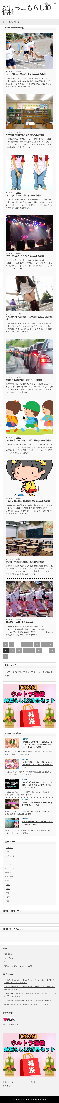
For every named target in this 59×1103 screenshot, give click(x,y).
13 (30, 644)
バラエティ (10, 868)
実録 (8, 885)
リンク (6, 962)
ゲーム (8, 860)
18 (12, 650)
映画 (8, 893)
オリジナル (10, 856)
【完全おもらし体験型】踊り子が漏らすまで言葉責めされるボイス (37, 804)
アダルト (9, 848)
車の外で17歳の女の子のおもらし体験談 (24, 380)
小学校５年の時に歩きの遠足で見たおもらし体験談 (29, 440)
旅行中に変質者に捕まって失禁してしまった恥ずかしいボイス (37, 823)
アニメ (8, 852)
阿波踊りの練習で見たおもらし (20, 622)
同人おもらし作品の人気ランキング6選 (18, 966)
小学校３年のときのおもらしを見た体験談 (25, 562)
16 (50, 644)
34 (52, 650)
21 (32, 650)
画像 (8, 901)
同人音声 (9, 876)
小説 (8, 889)
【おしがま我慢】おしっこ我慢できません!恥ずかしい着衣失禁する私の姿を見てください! (37, 764)
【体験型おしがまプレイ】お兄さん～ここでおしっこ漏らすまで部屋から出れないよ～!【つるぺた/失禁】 (37, 744)
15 (43, 644)
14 (37, 644)
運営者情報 (8, 954)
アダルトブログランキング (10, 1024)
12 (24, 644)
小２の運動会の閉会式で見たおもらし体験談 (26, 74)
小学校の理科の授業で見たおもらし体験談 (25, 135)
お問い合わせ (9, 958)
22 (39, 650)
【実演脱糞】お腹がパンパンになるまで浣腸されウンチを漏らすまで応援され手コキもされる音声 (37, 785)
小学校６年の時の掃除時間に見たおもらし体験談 (28, 501)
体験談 (18, 71)
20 (25, 650)
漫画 (8, 897)
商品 (8, 880)
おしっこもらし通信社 (26, 9)
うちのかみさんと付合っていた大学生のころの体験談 (29, 318)
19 (19, 650)
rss (46, 3)
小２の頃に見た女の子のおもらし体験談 (24, 195)
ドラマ (8, 864)
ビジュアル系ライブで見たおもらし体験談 (25, 256)
